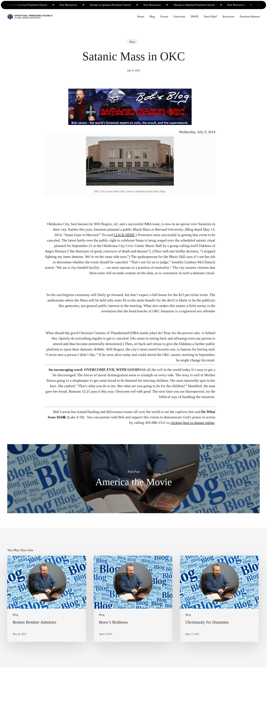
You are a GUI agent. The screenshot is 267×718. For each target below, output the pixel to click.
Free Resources (57, 5)
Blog (132, 41)
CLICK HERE (124, 235)
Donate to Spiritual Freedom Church (100, 5)
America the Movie (133, 478)
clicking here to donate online (192, 423)
